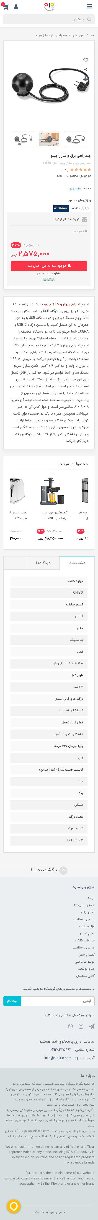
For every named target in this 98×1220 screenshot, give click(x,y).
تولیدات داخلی (85, 962)
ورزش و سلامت (84, 948)
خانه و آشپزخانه (84, 905)
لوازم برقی (76, 188)
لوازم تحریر (87, 933)
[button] (8, 7)
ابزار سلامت (87, 926)
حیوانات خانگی (85, 940)
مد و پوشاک (86, 969)
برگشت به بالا (44, 870)
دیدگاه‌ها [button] (43, 563)
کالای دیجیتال (85, 976)
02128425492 (60, 1049)
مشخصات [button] (77, 563)
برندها (91, 898)
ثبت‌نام (12, 1001)
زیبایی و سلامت (84, 919)
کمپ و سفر (87, 955)
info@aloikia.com (58, 1058)
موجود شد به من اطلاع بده (47, 266)
